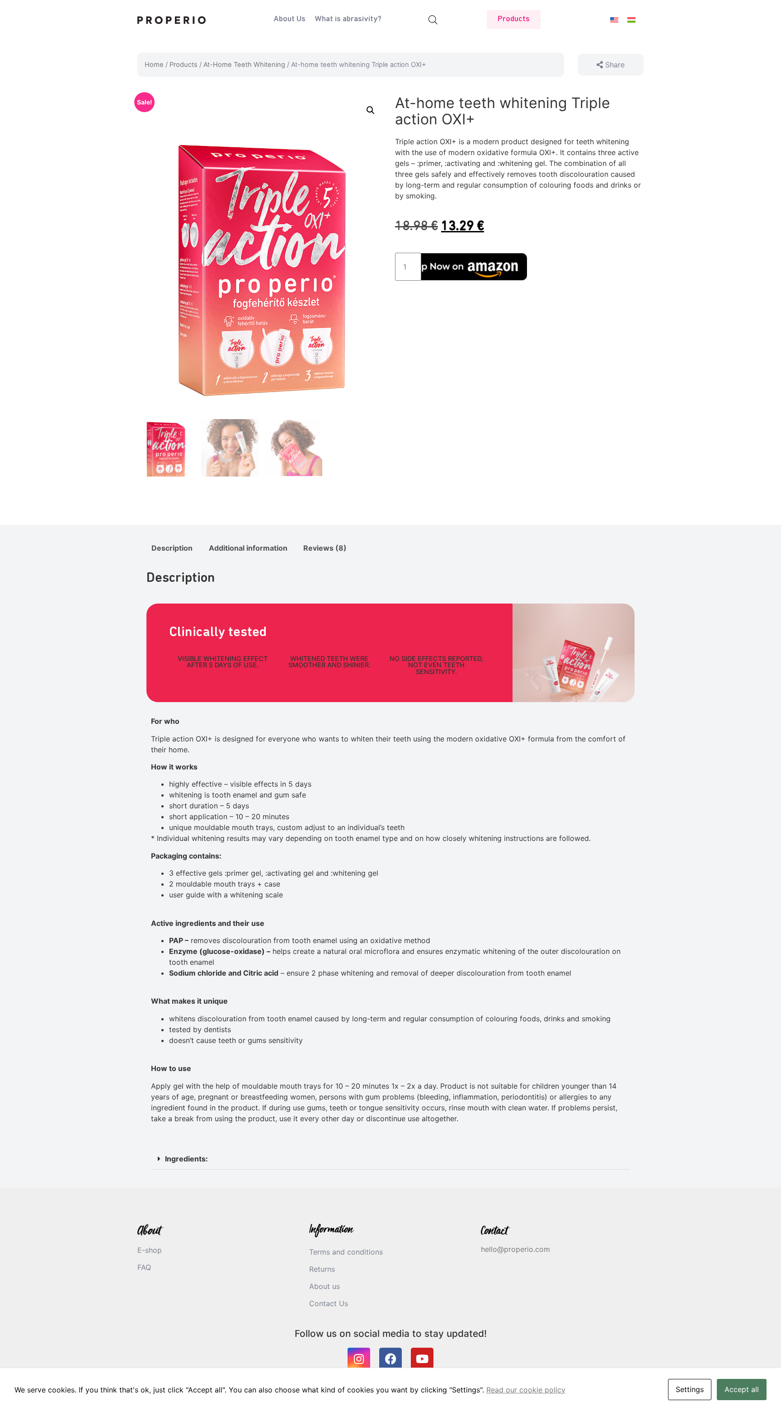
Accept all (742, 1389)
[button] (370, 110)
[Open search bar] (433, 19)
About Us (289, 19)
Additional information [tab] (248, 547)
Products (183, 65)
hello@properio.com (515, 1249)
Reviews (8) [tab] (325, 547)
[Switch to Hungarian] (631, 20)
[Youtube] (422, 1359)
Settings (690, 1389)
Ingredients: (186, 1158)
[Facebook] (390, 1359)
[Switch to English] (614, 20)
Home (154, 65)
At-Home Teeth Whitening (244, 65)
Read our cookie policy (525, 1389)
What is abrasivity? (348, 19)
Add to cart (474, 266)
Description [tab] (172, 547)
